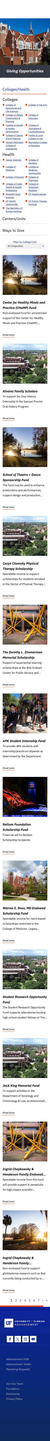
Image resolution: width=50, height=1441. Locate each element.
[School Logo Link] (23, 1323)
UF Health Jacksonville (12, 203)
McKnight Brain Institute (13, 196)
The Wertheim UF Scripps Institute (14, 210)
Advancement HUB (17, 1359)
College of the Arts (38, 105)
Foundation (12, 1389)
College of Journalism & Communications (37, 128)
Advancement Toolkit (18, 1364)
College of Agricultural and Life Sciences (13, 108)
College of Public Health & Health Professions (14, 187)
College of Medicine (11, 168)
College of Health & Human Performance (14, 128)
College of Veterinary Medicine (34, 187)
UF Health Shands (37, 194)
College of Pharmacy (34, 179)
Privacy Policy (14, 1399)
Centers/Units (14, 218)
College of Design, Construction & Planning (14, 118)
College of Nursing (15, 177)
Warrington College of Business (38, 144)
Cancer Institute (13, 160)
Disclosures (13, 1394)
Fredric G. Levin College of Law (36, 137)
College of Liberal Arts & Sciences (14, 137)
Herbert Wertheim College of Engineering (14, 145)
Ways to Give (13, 230)
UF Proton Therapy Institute (38, 203)
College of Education (34, 117)
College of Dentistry (34, 161)
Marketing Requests (18, 1369)
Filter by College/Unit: (25, 242)
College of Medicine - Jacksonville (35, 170)
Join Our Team (14, 1383)
